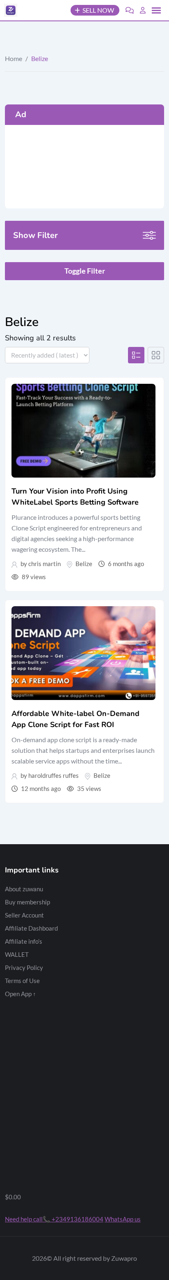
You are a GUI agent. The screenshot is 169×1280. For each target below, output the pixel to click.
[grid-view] (156, 355)
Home (13, 58)
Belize (83, 563)
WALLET (17, 954)
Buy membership (27, 902)
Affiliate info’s (23, 941)
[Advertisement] (84, 166)
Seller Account (24, 915)
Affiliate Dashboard (31, 928)
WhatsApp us (123, 1219)
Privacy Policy (24, 967)
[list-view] (136, 355)
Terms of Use (22, 980)
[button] (156, 10)
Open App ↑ (20, 993)
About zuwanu (24, 889)
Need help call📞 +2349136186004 (54, 1219)
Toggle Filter (84, 270)
